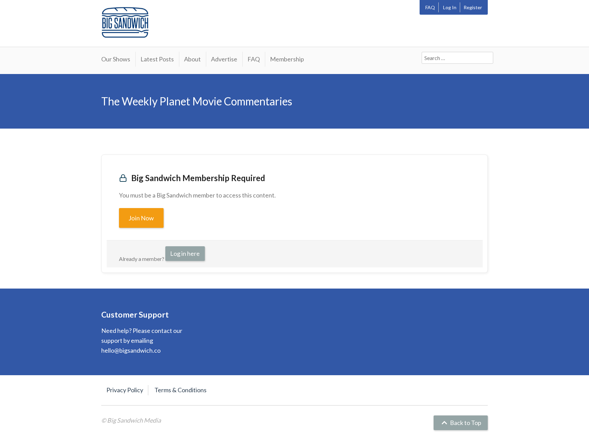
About (192, 59)
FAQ (430, 7)
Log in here (185, 253)
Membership (287, 59)
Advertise (224, 59)
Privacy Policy (124, 390)
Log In (449, 7)
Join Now (141, 218)
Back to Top (465, 422)
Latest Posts (157, 59)
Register (473, 7)
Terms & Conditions (180, 390)
